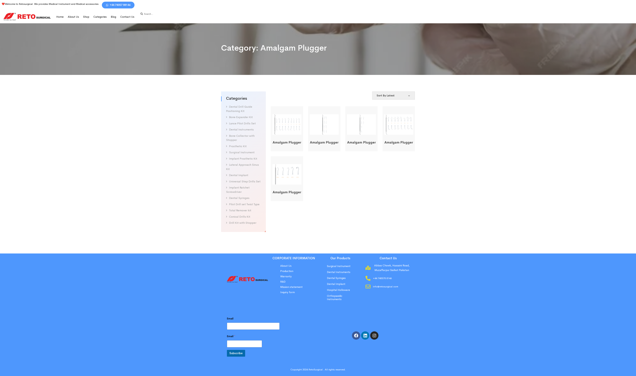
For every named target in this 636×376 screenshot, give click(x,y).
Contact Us (127, 17)
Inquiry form (287, 292)
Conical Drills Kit (239, 216)
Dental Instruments (241, 129)
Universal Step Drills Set (245, 181)
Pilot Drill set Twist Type (244, 204)
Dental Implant (238, 175)
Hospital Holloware (338, 290)
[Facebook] (356, 335)
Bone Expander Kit (241, 117)
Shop (86, 17)
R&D (283, 281)
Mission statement (291, 287)
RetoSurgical (316, 369)
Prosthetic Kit (238, 146)
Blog (113, 17)
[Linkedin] (365, 335)
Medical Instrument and (62, 3)
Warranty (286, 276)
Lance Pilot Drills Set (242, 123)
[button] (282, 131)
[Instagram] (374, 335)
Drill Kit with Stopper (242, 223)
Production (286, 271)
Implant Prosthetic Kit (243, 158)
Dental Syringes (239, 198)
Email (230, 318)
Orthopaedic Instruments (334, 297)
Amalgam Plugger (287, 142)
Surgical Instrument (242, 152)
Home (60, 17)
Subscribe (236, 353)
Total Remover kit (240, 210)
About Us (73, 17)
